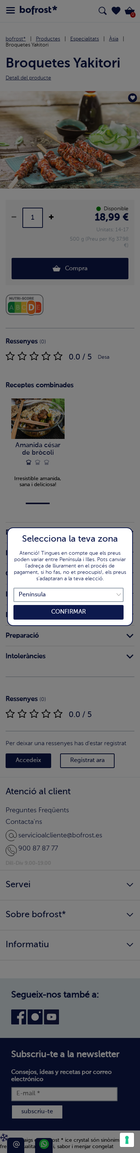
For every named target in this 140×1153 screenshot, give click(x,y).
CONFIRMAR (68, 612)
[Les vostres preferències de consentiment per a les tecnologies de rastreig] (127, 1140)
